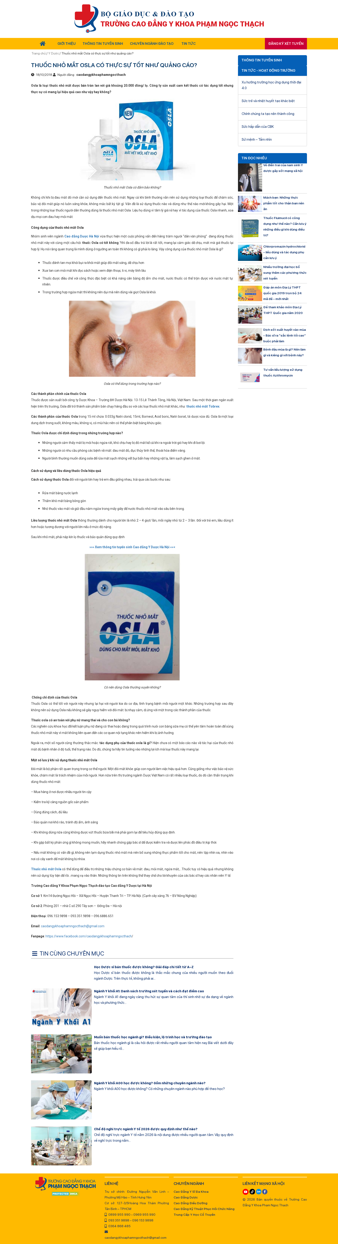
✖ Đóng (203, 611)
